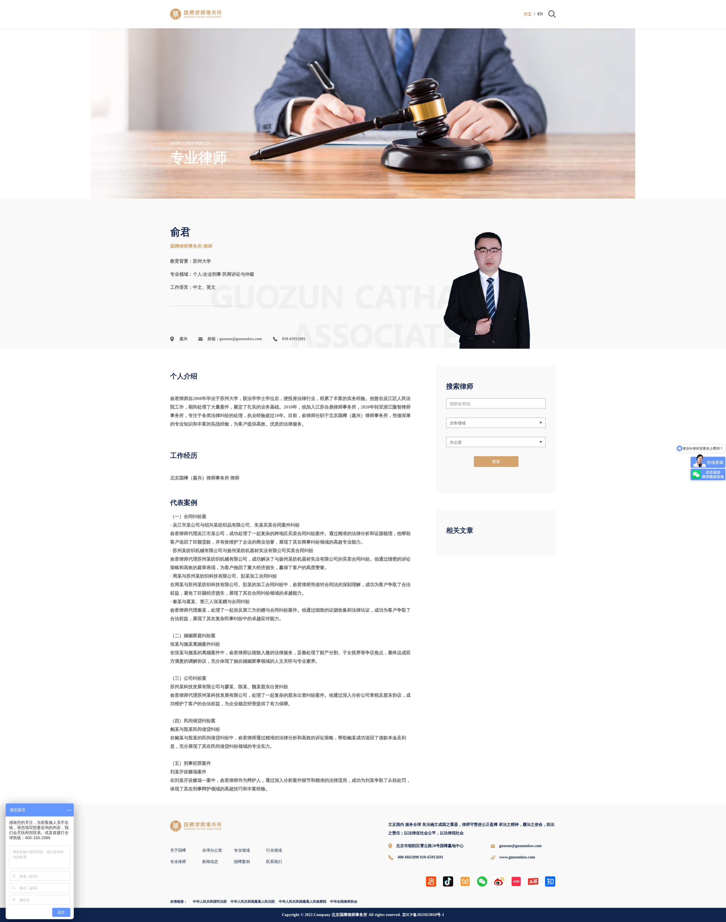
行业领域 (274, 850)
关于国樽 (178, 850)
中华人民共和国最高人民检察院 (302, 902)
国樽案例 (242, 862)
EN (540, 14)
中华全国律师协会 (343, 902)
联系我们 (274, 862)
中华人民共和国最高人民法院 (253, 902)
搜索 (496, 461)
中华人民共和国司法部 (210, 902)
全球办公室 (212, 850)
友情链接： (178, 901)
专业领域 (242, 850)
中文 (528, 14)
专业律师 (178, 862)
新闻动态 (210, 862)
